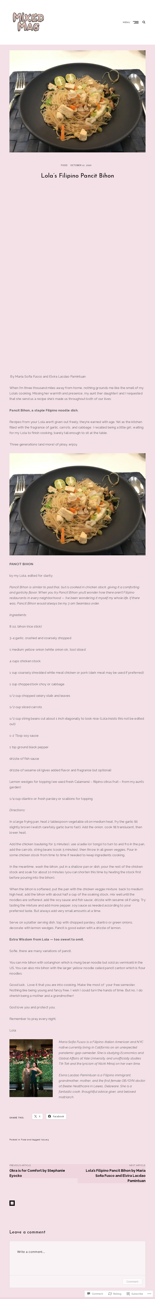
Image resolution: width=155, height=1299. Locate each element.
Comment (132, 1281)
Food (64, 165)
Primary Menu (136, 22)
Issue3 (45, 1139)
